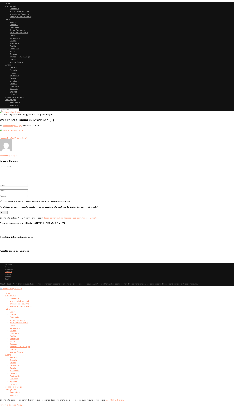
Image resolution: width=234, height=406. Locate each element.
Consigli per (10, 99)
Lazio (12, 35)
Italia (7, 19)
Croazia (13, 70)
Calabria (14, 24)
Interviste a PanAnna (19, 14)
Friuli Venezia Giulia (19, 32)
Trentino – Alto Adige (20, 57)
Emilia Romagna (17, 30)
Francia (13, 73)
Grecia (13, 78)
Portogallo (15, 86)
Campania (14, 27)
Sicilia (12, 51)
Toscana (13, 54)
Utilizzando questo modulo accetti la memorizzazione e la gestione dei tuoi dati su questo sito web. (50, 207)
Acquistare (15, 102)
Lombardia (15, 38)
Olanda (13, 83)
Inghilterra (15, 81)
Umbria (13, 59)
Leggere (14, 105)
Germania (14, 75)
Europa (8, 65)
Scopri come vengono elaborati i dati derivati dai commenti (70, 218)
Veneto (13, 22)
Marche (13, 40)
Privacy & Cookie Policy (20, 16)
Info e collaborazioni (19, 11)
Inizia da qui (10, 6)
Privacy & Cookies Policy (11, 405)
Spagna (13, 91)
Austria (13, 67)
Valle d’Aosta (16, 62)
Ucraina (13, 94)
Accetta (109, 400)
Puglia (13, 46)
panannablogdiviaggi (12, 126)
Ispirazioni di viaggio (14, 97)
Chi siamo (14, 8)
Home (7, 3)
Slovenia (14, 89)
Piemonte (14, 43)
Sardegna (14, 48)
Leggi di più (118, 400)
